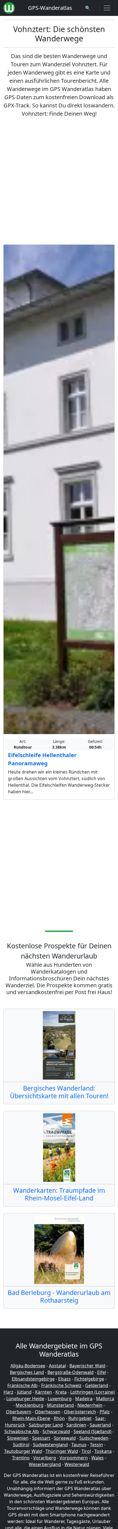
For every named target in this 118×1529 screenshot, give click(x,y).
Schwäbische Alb (21, 1431)
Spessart (41, 1438)
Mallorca (105, 1399)
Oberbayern (18, 1412)
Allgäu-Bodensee (27, 1366)
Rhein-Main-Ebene (31, 1418)
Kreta (61, 1392)
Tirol (86, 1451)
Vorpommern (74, 1458)
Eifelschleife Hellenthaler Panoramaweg (42, 759)
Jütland (24, 1392)
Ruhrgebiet (80, 1418)
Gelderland (96, 1385)
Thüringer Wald (62, 1451)
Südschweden (93, 1438)
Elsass (64, 1379)
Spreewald (65, 1438)
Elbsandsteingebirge (33, 1379)
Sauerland (100, 1425)
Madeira (83, 1399)
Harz (8, 1392)
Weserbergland (45, 1464)
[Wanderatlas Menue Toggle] (107, 7)
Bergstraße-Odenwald (70, 1372)
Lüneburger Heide (25, 1399)
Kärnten (43, 1392)
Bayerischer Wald (87, 1366)
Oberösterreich (80, 1412)
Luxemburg (60, 1399)
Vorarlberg (44, 1458)
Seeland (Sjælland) (92, 1431)
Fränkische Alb (22, 1385)
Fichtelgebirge (89, 1379)
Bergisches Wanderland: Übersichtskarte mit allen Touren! (59, 1092)
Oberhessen (47, 1412)
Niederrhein (89, 1405)
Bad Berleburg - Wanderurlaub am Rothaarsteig (59, 1296)
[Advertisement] (59, 181)
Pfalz (105, 1412)
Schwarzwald (56, 1431)
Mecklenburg (29, 1405)
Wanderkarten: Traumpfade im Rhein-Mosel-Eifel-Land (59, 1194)
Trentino (21, 1458)
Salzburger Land (46, 1425)
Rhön (59, 1418)
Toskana (103, 1451)
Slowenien (18, 1438)
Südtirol (21, 1445)
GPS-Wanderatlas (50, 8)
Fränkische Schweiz (61, 1385)
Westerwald (76, 1464)
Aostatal (57, 1366)
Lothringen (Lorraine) (92, 1392)
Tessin (96, 1445)
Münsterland (60, 1405)
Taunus (78, 1445)
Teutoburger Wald (23, 1451)
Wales (97, 1458)
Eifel (101, 1372)
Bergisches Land (27, 1372)
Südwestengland (50, 1445)
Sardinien (76, 1425)
